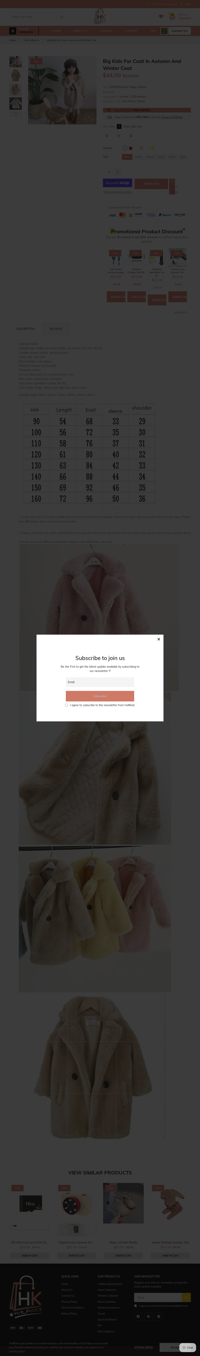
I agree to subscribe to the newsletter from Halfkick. (102, 705)
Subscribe (100, 696)
